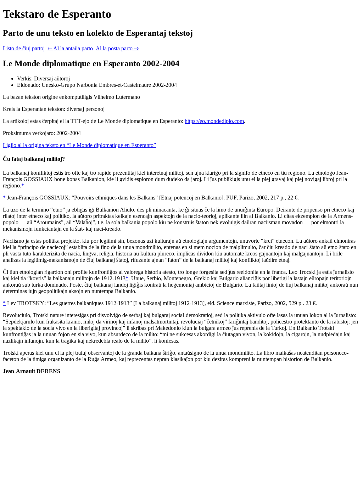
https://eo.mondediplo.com (214, 121)
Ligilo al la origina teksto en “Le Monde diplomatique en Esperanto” (79, 145)
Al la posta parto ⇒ (117, 48)
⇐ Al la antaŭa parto (70, 48)
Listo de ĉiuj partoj (24, 48)
